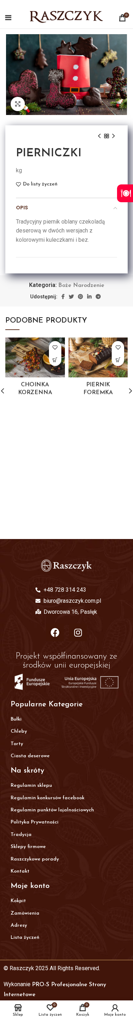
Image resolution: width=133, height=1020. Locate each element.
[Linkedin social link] (89, 296)
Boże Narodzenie (81, 285)
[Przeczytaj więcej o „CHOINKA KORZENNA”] (55, 360)
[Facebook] (55, 632)
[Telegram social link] (98, 296)
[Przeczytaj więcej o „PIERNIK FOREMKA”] (118, 360)
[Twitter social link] (71, 296)
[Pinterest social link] (80, 296)
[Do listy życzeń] (55, 347)
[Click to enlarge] (18, 104)
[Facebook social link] (63, 296)
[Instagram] (78, 632)
